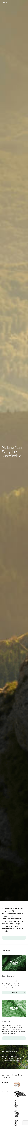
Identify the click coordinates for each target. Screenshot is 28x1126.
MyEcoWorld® (6, 1021)
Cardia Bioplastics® (8, 976)
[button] (25, 2)
